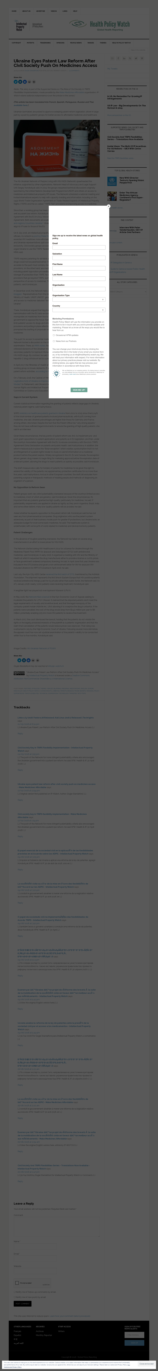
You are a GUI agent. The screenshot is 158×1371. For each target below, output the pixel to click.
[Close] (108, 206)
